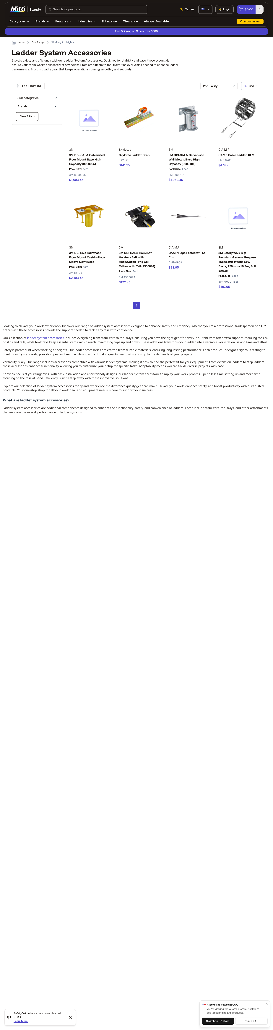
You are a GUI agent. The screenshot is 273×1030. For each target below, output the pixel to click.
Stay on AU (251, 1021)
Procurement (252, 21)
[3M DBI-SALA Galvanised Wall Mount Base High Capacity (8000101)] (189, 118)
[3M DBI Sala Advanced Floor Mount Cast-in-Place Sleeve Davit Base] (89, 216)
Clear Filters (27, 116)
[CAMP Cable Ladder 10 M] (238, 118)
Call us (189, 9)
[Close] (266, 1003)
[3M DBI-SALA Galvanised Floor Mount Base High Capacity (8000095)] (89, 118)
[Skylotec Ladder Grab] (139, 118)
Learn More (21, 1021)
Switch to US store (218, 1021)
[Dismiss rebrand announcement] (70, 1017)
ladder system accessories (45, 338)
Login (226, 9)
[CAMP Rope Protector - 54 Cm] (189, 216)
